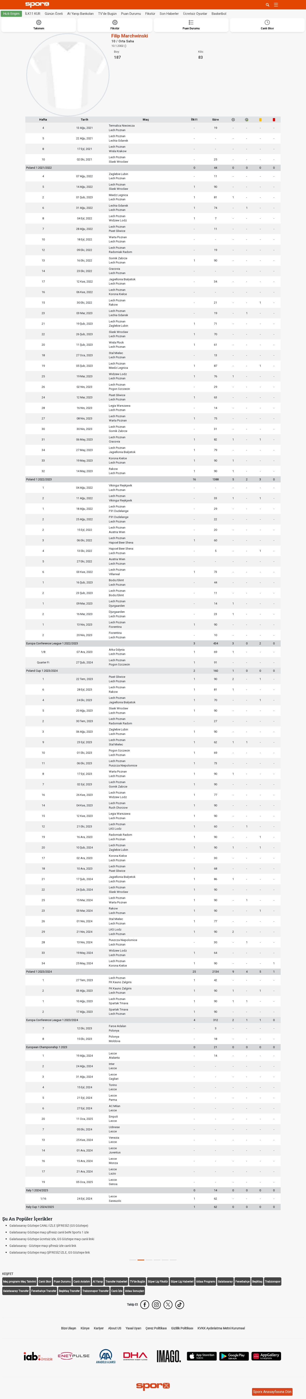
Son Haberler (169, 14)
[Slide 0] (132, 1260)
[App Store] (202, 1356)
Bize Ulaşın (68, 1328)
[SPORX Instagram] (156, 1305)
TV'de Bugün (107, 14)
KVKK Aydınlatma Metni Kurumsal (221, 1328)
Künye (85, 1328)
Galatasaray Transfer (16, 1291)
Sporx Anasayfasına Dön (272, 1392)
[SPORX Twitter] (168, 1305)
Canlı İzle (116, 1291)
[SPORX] (153, 1387)
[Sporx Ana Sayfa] (38, 5)
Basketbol (219, 14)
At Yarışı (98, 1281)
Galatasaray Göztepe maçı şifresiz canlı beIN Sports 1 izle (49, 1232)
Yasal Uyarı (133, 1328)
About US (114, 1328)
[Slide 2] (149, 1260)
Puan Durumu (131, 14)
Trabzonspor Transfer (95, 1291)
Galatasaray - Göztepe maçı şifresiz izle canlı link (42, 1246)
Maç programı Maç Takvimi (19, 1281)
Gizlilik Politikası (182, 1328)
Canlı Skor (45, 1281)
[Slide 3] (157, 1260)
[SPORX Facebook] (145, 1305)
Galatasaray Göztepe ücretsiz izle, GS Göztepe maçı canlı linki (51, 1239)
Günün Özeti (54, 14)
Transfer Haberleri (116, 1281)
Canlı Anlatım (81, 1281)
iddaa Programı (205, 1281)
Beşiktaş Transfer (69, 1291)
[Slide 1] (141, 1260)
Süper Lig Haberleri (182, 1281)
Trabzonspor (272, 1281)
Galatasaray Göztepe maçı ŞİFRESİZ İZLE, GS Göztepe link (49, 1252)
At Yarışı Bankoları (80, 14)
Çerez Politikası (156, 1328)
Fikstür (150, 14)
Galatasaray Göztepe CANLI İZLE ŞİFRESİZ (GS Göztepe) (48, 1225)
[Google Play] (234, 1356)
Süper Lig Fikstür (158, 1281)
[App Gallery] (266, 1356)
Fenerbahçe (242, 1281)
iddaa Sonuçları (134, 1291)
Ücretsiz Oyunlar (195, 14)
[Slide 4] (165, 1260)
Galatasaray (225, 1281)
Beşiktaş (257, 1281)
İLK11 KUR (32, 14)
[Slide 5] (173, 1260)
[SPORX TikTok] (180, 1305)
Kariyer (99, 1328)
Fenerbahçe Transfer (43, 1291)
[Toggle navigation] (276, 5)
